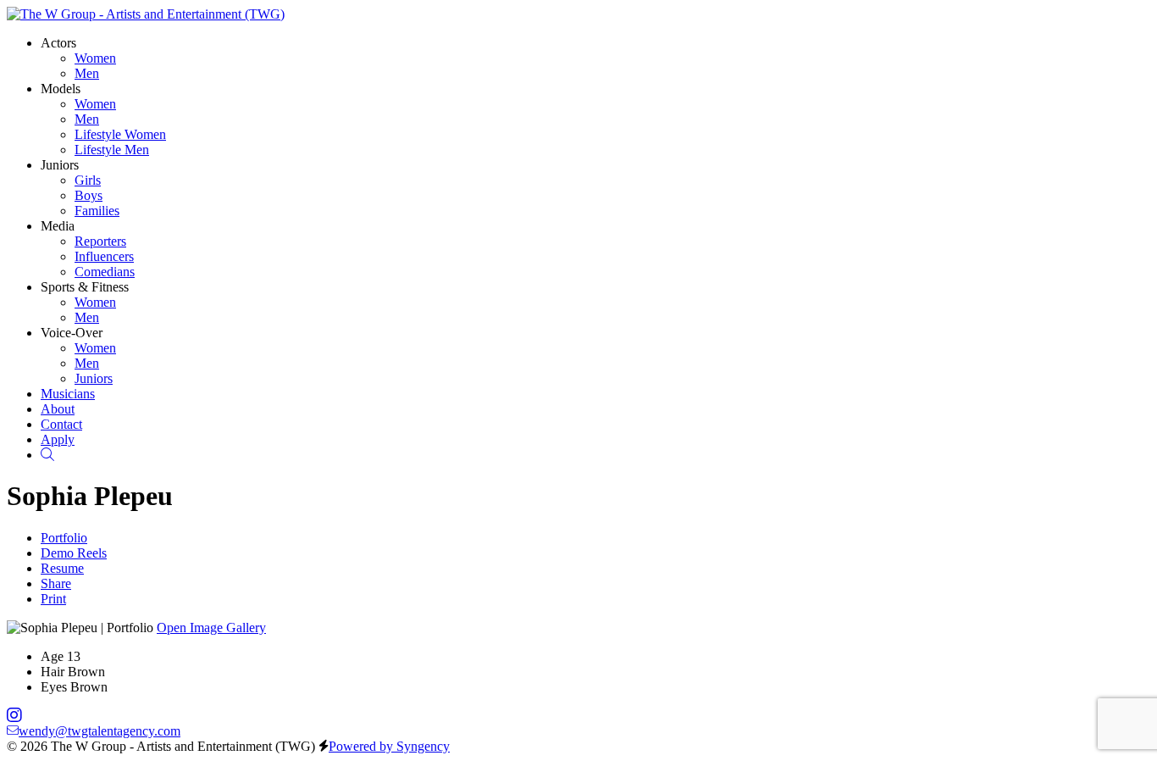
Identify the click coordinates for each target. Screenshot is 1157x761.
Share (56, 583)
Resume (62, 568)
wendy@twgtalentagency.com (99, 731)
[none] (58, 43)
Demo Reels (74, 553)
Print (53, 599)
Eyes (54, 687)
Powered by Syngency (389, 746)
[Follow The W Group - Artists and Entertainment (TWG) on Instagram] (14, 715)
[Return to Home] (146, 14)
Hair (52, 671)
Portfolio (64, 537)
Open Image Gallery (211, 627)
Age (52, 656)
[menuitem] (95, 58)
